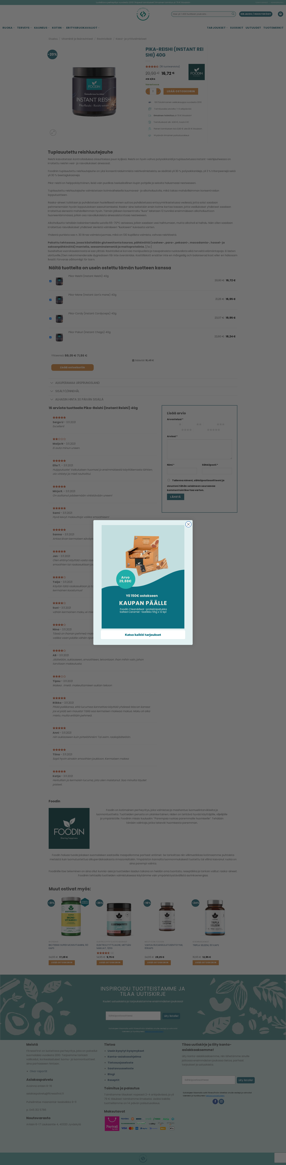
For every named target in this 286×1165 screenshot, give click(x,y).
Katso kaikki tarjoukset (143, 634)
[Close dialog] (188, 524)
